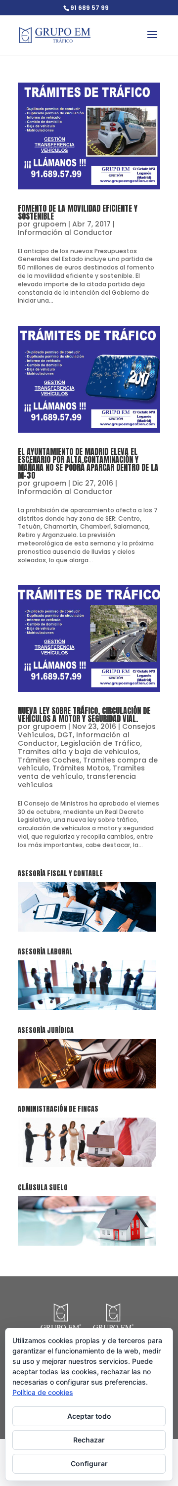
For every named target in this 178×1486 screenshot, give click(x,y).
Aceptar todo (89, 1416)
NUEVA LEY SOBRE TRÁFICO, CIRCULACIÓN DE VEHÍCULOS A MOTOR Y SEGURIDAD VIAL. (84, 714)
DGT (65, 735)
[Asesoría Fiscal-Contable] (87, 929)
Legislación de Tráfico (100, 743)
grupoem (49, 224)
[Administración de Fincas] (87, 1165)
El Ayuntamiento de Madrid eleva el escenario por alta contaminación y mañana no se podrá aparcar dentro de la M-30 (88, 463)
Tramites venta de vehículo (81, 772)
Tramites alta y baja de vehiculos (78, 752)
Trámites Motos (80, 768)
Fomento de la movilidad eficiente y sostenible (77, 212)
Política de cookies (42, 1392)
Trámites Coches (49, 760)
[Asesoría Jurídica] (87, 1086)
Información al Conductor (65, 232)
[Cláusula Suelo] (87, 1243)
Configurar (89, 1463)
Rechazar (89, 1440)
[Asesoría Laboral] (87, 1007)
